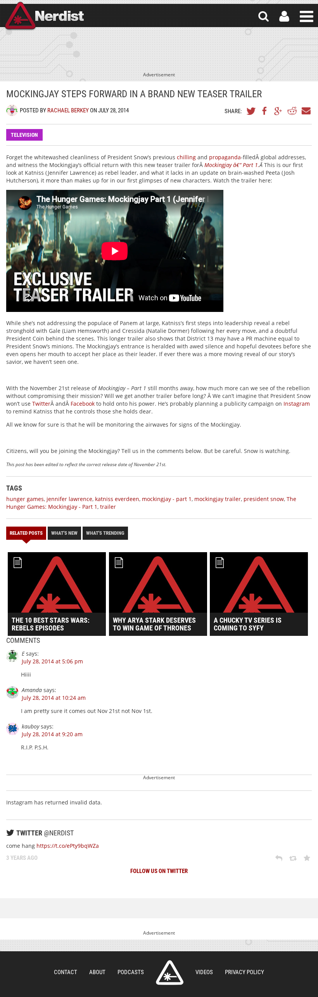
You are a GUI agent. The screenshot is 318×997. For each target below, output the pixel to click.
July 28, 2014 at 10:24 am (54, 697)
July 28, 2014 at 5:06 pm (52, 661)
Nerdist (44, 16)
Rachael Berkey (68, 110)
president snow (264, 499)
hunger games (25, 499)
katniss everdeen (117, 499)
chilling (186, 157)
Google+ (278, 111)
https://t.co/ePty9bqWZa (67, 845)
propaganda (225, 157)
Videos (204, 972)
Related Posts (26, 533)
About (97, 972)
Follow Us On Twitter (159, 871)
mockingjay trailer (217, 499)
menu (306, 16)
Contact (65, 972)
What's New (64, 533)
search (263, 16)
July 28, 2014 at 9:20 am (52, 734)
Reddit (292, 111)
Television (24, 135)
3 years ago (22, 857)
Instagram (296, 403)
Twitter (251, 111)
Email (306, 111)
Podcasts (131, 972)
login (284, 16)
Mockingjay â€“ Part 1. (231, 165)
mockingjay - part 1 (167, 499)
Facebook (265, 111)
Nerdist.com (169, 972)
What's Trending (105, 533)
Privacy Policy (244, 972)
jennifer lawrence (69, 499)
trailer (108, 506)
